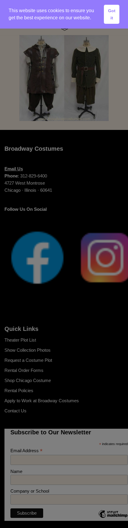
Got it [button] (111, 14)
